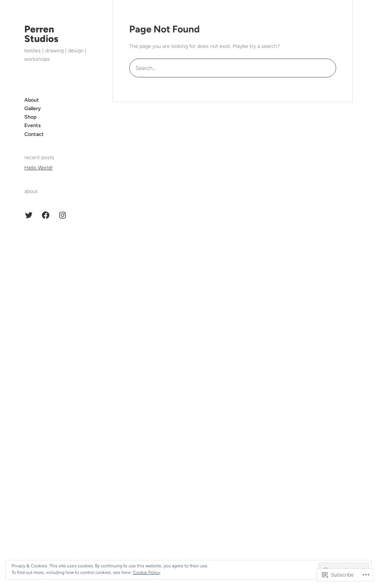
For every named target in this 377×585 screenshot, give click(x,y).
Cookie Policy (146, 572)
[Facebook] (45, 215)
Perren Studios (41, 34)
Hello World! (38, 168)
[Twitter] (28, 215)
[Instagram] (62, 215)
